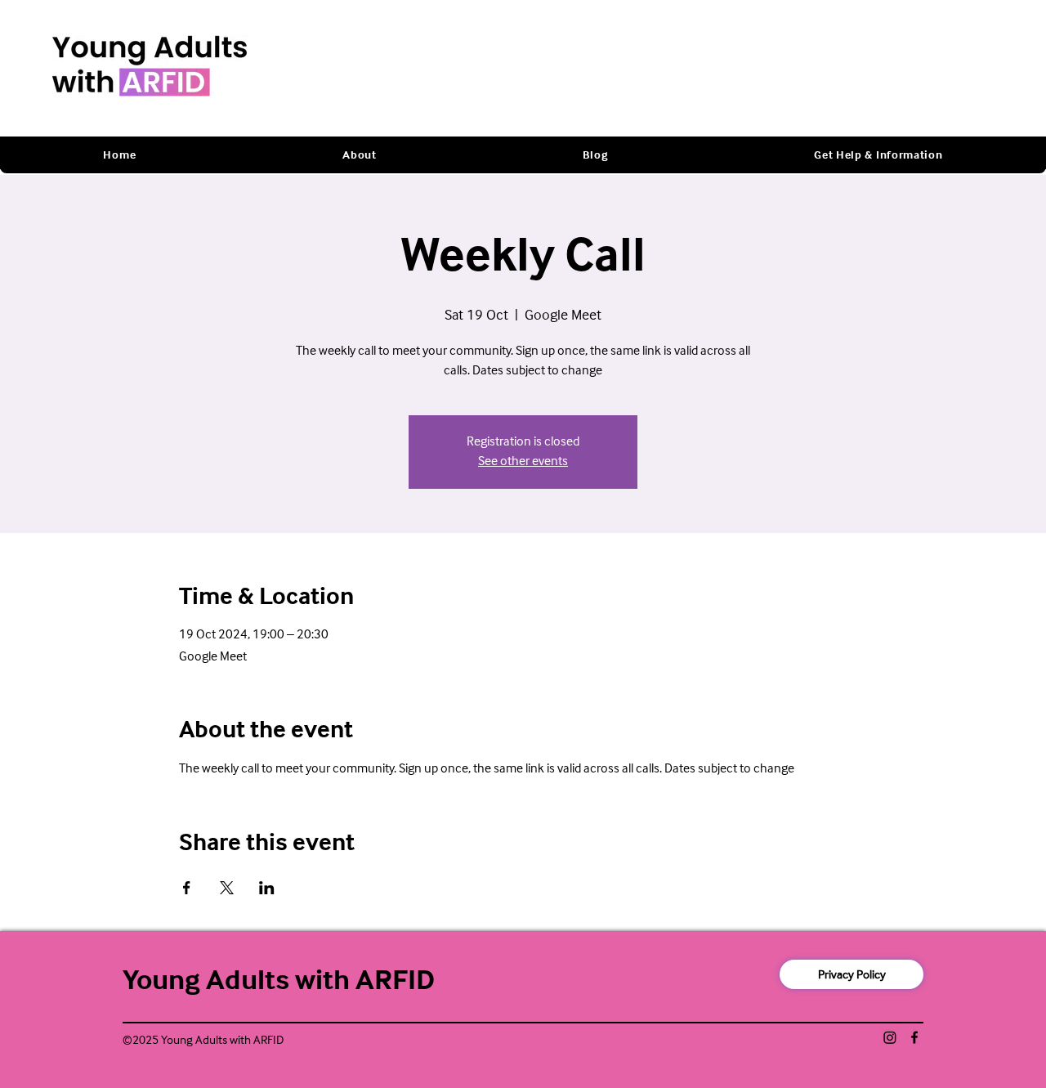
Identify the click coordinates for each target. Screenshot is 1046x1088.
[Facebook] (914, 1037)
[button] (359, 155)
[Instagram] (890, 1037)
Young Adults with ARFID (279, 980)
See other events (523, 461)
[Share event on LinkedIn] (267, 887)
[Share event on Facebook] (186, 887)
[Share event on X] (227, 887)
